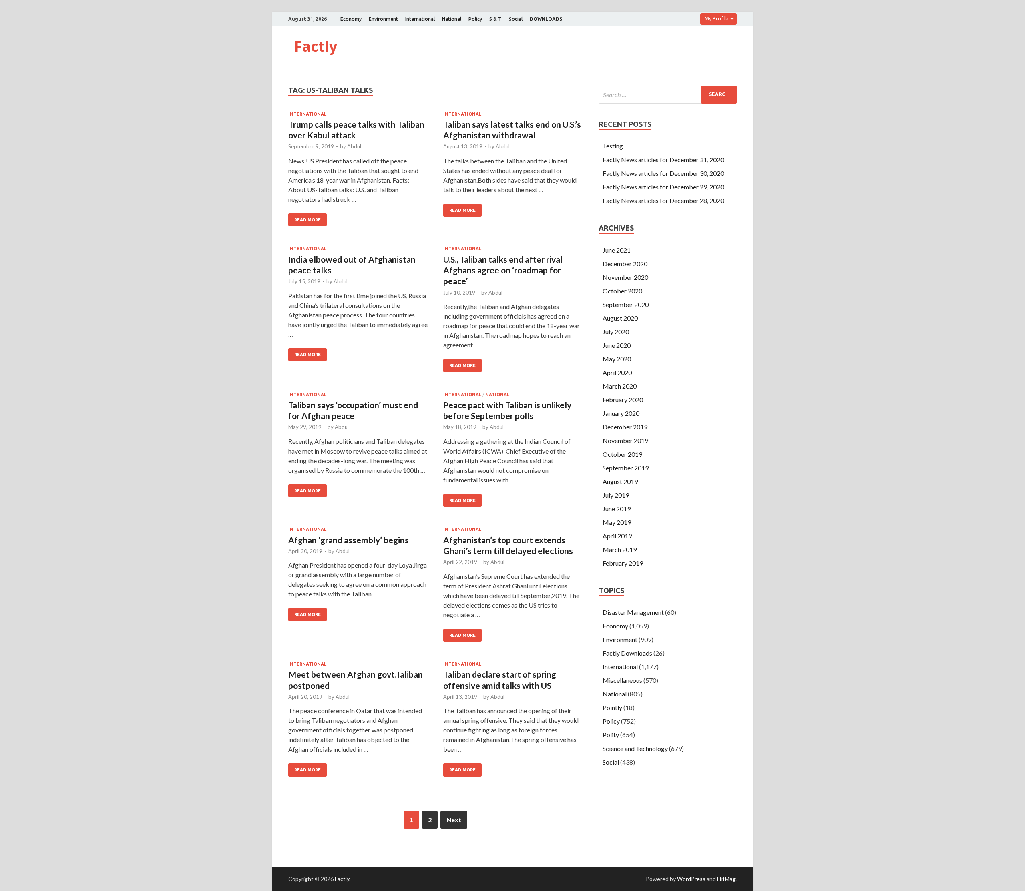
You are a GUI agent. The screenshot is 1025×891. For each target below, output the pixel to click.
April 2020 (617, 372)
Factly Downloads (627, 653)
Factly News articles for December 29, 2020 (663, 187)
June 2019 (617, 508)
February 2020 (623, 399)
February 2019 (623, 563)
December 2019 (625, 427)
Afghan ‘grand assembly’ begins (348, 540)
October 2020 (622, 291)
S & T (495, 19)
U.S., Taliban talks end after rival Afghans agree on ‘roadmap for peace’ (503, 270)
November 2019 (625, 440)
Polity (611, 734)
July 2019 (616, 495)
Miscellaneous (622, 680)
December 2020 (625, 263)
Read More (307, 219)
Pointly (612, 707)
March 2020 (620, 386)
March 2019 (620, 549)
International (420, 19)
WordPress (691, 878)
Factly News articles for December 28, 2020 (663, 200)
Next (453, 819)
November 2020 (625, 277)
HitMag (726, 878)
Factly (315, 46)
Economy (351, 19)
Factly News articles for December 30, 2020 (663, 173)
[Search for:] (668, 95)
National (451, 19)
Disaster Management (633, 612)
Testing (613, 146)
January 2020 (621, 413)
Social (516, 19)
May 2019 (617, 522)
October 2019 (622, 454)
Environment (383, 19)
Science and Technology (635, 748)
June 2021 (617, 250)
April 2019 (617, 536)
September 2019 (626, 468)
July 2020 (616, 331)
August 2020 (620, 318)
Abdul (354, 146)
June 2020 (617, 345)
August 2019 (620, 481)
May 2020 (617, 359)
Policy (475, 19)
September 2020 (626, 304)
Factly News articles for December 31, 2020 (663, 159)
